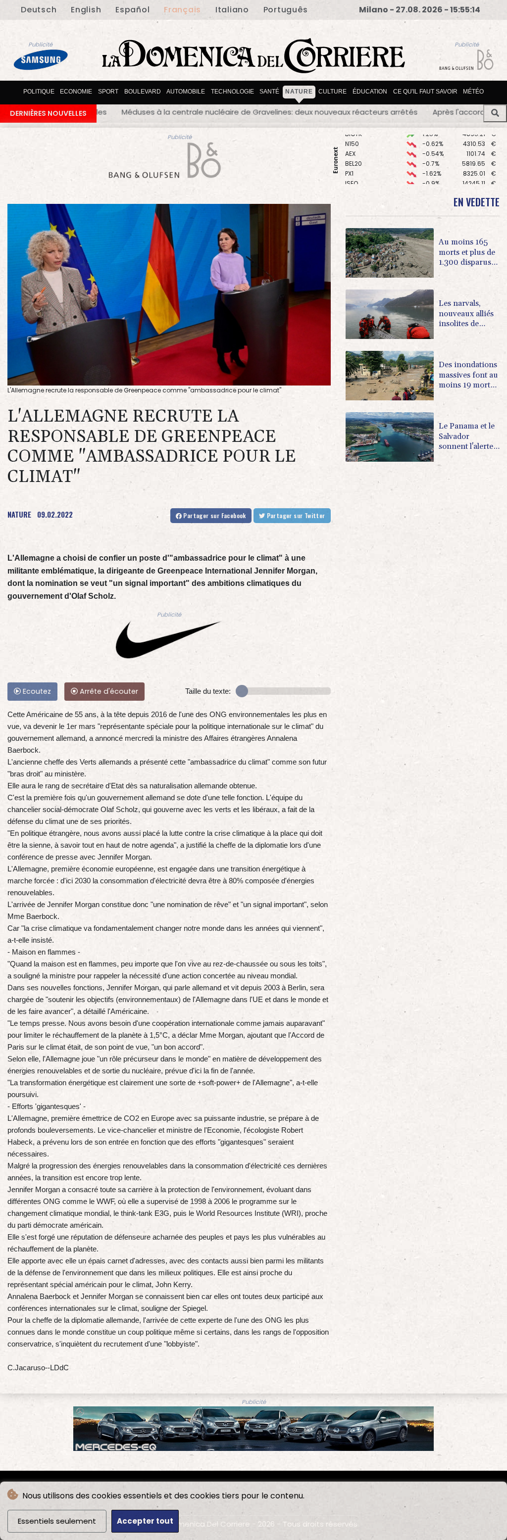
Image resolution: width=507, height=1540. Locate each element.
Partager (214, 515)
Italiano (232, 9)
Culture (332, 91)
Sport (108, 91)
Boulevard (142, 91)
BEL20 (353, 139)
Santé (269, 91)
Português (285, 9)
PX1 (349, 148)
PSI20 (353, 178)
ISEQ (351, 158)
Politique (38, 91)
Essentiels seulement (57, 1521)
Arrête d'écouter (108, 691)
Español (132, 9)
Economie (76, 91)
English (86, 9)
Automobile (185, 91)
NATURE (19, 514)
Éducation (370, 91)
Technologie (232, 91)
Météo (473, 91)
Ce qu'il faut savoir (425, 91)
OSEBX (354, 168)
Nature (299, 91)
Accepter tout (145, 1521)
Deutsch (38, 9)
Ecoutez (36, 691)
